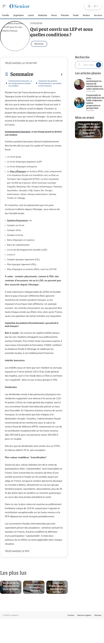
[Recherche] (89, 6)
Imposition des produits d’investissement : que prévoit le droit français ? (49, 83)
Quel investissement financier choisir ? (35, 586)
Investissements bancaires (17, 131)
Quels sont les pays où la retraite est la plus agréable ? (11, 585)
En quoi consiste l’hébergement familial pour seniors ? (57, 585)
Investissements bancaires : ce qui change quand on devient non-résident (20, 83)
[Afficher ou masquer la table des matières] (48, 74)
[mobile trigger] (5, 6)
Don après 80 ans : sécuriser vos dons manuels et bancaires (89, 128)
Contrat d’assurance (17, 220)
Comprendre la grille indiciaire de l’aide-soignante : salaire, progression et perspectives (95, 101)
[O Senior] (19, 6)
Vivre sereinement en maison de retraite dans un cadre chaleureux (94, 83)
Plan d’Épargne (18, 171)
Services (39, 43)
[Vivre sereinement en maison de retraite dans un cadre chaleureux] (79, 84)
